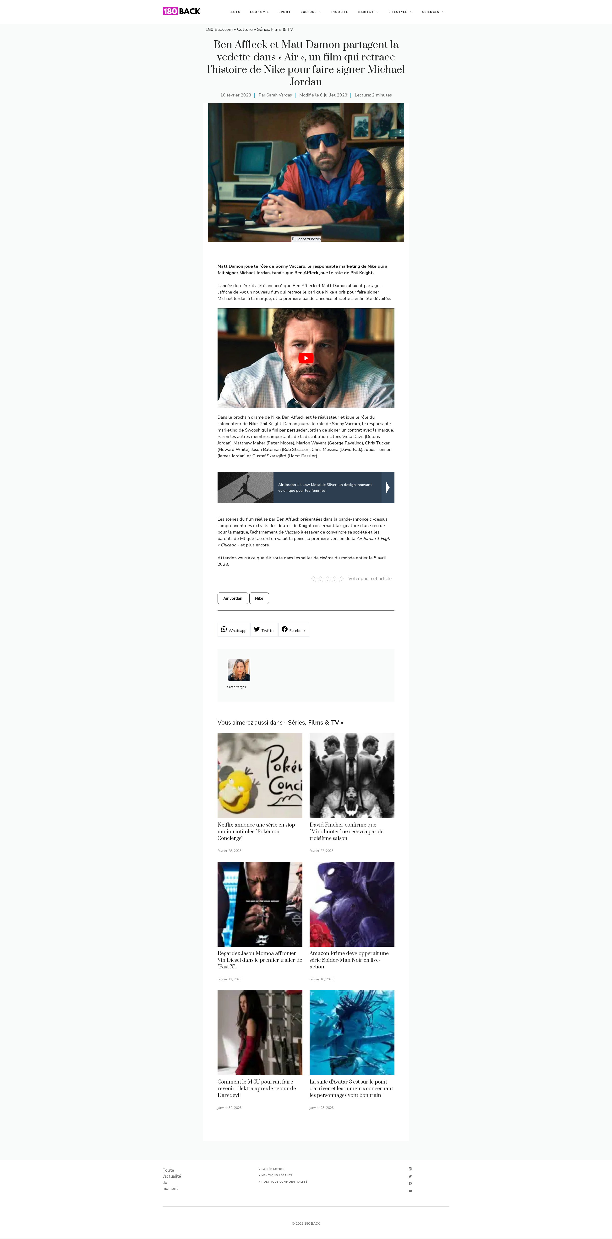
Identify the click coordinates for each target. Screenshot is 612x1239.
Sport (285, 12)
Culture (309, 12)
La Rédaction (273, 1169)
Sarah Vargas (279, 95)
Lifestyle (397, 12)
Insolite (339, 12)
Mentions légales (277, 1175)
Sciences (430, 12)
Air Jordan (232, 598)
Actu (235, 12)
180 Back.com (219, 29)
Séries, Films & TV (275, 29)
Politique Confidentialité (284, 1182)
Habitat (366, 12)
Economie (259, 12)
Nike (259, 598)
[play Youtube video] (306, 358)
